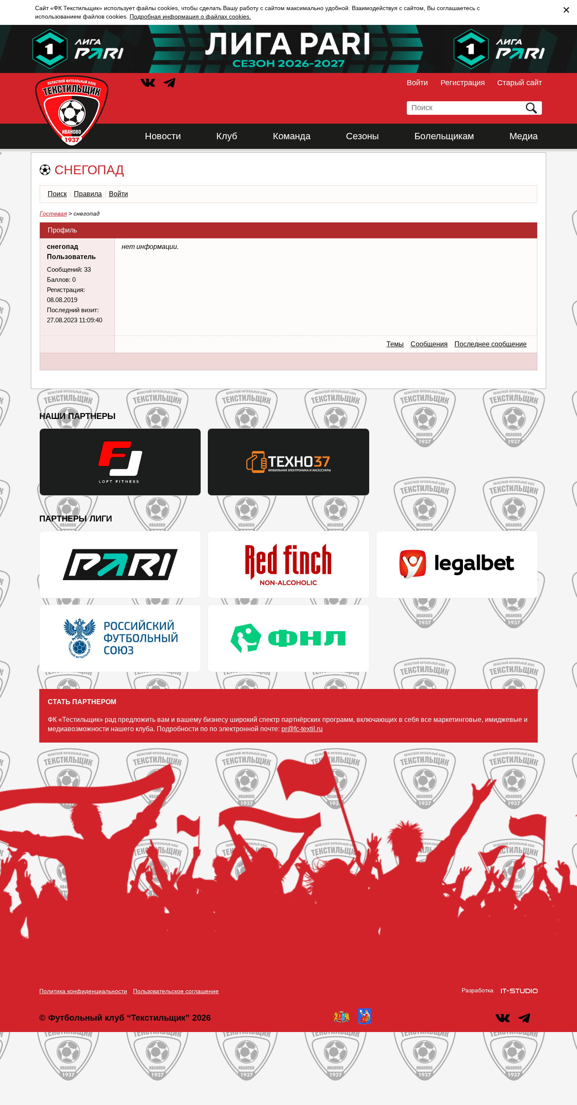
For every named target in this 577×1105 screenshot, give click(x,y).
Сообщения (429, 344)
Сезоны (362, 136)
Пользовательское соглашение (176, 991)
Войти (417, 82)
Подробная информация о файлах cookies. (190, 16)
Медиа (523, 136)
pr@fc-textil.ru (302, 728)
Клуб (226, 136)
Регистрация (463, 82)
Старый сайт (519, 82)
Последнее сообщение (491, 344)
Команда (291, 136)
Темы (395, 344)
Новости (163, 136)
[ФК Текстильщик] (72, 111)
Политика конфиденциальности (83, 991)
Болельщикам (444, 136)
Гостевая (53, 213)
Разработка (477, 990)
